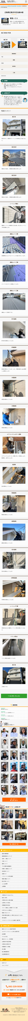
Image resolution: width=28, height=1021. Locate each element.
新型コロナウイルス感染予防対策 (9, 929)
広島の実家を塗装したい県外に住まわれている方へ (12, 915)
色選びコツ (4, 873)
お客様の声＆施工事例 (6, 941)
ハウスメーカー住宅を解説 (7, 876)
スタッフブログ (5, 965)
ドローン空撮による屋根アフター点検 (9, 907)
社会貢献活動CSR (5, 954)
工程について (4, 861)
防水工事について (5, 881)
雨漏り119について (6, 912)
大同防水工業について (8, 925)
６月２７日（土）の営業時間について (7, 712)
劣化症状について (5, 871)
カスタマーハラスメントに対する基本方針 (10, 931)
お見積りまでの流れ (6, 902)
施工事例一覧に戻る (14, 696)
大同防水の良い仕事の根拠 (7, 900)
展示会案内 (4, 917)
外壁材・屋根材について (7, 868)
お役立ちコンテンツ (7, 850)
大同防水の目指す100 (6, 944)
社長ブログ (4, 962)
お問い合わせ (14, 800)
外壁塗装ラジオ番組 (6, 946)
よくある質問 (4, 883)
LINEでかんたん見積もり (7, 910)
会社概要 (4, 934)
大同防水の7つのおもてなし (7, 895)
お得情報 (4, 886)
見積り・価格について (6, 858)
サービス (5, 891)
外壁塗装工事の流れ (6, 905)
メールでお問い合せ (15, 994)
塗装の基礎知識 (5, 853)
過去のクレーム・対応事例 (7, 939)
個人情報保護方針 (5, 951)
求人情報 (4, 949)
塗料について (4, 863)
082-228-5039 (15, 986)
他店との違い (4, 897)
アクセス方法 (4, 936)
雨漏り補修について (6, 878)
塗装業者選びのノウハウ (7, 856)
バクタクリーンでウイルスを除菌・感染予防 (11, 920)
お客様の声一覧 (14, 844)
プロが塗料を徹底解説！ (7, 866)
